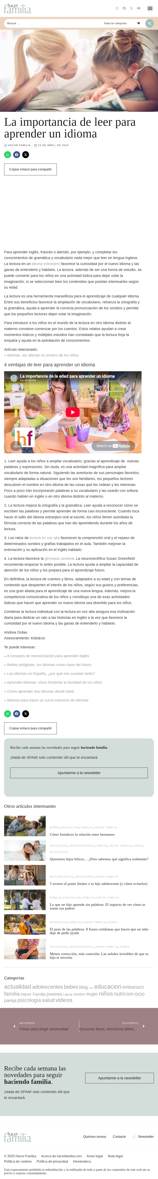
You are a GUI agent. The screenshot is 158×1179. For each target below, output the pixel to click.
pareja (55, 897)
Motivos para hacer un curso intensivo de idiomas (47, 700)
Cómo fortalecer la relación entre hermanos (82, 834)
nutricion (124, 994)
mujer (92, 994)
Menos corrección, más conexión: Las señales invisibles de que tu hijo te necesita (99, 956)
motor (79, 994)
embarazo (133, 987)
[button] (150, 8)
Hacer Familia (106, 827)
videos (64, 1000)
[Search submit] (149, 23)
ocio (139, 994)
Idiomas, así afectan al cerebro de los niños (43, 355)
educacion (70, 827)
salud (48, 1000)
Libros (68, 994)
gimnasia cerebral (59, 558)
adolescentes (81, 845)
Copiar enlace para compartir (30, 169)
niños (54, 827)
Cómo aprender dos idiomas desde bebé (40, 691)
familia (87, 827)
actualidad (17, 986)
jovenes (54, 994)
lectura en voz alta (45, 538)
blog (83, 987)
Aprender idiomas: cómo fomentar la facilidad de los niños (54, 682)
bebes (71, 987)
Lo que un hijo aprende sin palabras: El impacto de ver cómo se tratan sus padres (97, 906)
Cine (91, 988)
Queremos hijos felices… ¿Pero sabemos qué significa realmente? (99, 859)
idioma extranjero (46, 264)
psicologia (59, 852)
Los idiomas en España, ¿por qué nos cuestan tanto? (51, 674)
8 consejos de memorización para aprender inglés (48, 656)
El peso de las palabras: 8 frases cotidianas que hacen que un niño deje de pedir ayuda (99, 931)
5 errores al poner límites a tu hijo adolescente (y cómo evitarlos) (98, 884)
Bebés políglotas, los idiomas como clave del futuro (49, 665)
